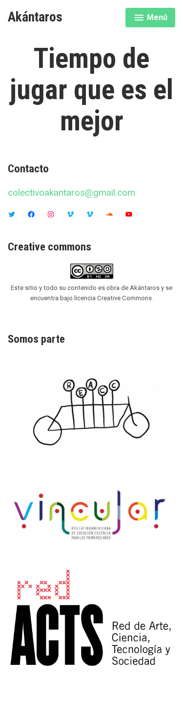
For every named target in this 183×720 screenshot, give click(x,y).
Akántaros (35, 17)
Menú (152, 19)
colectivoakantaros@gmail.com (71, 192)
